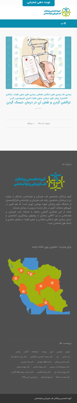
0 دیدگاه (30, 123)
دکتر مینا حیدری (27, 361)
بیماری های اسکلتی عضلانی (49, 94)
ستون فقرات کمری (34, 98)
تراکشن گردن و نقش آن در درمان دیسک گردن (38, 102)
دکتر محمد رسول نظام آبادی (23, 372)
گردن (12, 98)
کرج (51, 351)
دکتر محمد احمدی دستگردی (41, 356)
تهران (67, 351)
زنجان (18, 351)
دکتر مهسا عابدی (39, 366)
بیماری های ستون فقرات (24, 94)
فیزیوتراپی (20, 98)
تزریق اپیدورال (46, 377)
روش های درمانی (51, 98)
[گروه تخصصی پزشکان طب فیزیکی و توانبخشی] (45, 12)
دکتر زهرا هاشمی (44, 372)
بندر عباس (66, 356)
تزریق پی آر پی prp (29, 377)
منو (62, 23)
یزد (57, 356)
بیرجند (44, 351)
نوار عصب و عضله (63, 377)
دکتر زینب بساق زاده (19, 356)
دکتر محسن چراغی (62, 361)
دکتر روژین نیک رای (62, 372)
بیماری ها (67, 94)
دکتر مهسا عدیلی (23, 366)
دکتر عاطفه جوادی (44, 361)
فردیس (59, 351)
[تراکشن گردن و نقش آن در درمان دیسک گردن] (38, 63)
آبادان (26, 351)
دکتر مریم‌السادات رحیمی (60, 366)
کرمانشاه (35, 351)
